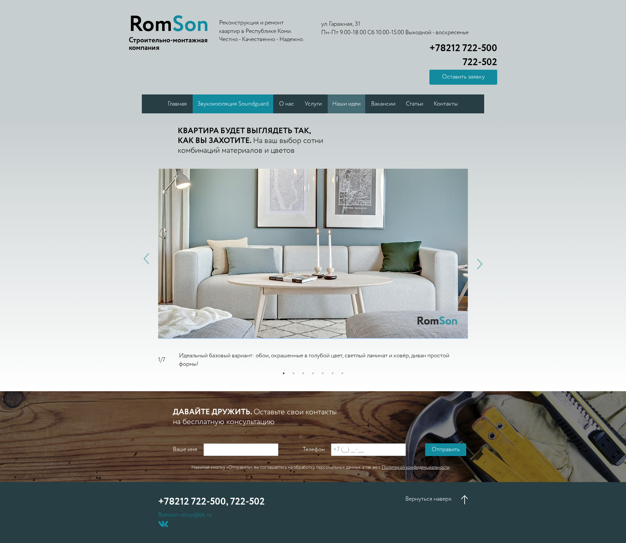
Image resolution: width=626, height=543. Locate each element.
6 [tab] (332, 373)
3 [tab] (303, 373)
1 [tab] (283, 373)
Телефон (314, 450)
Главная (177, 104)
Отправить (446, 449)
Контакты (446, 104)
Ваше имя (185, 450)
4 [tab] (313, 373)
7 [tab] (342, 373)
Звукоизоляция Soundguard (233, 104)
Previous (146, 258)
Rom (169, 25)
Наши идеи (346, 104)
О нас (286, 104)
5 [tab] (323, 373)
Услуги (313, 104)
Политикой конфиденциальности (416, 467)
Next (480, 264)
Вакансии (383, 104)
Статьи (414, 104)
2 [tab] (293, 373)
